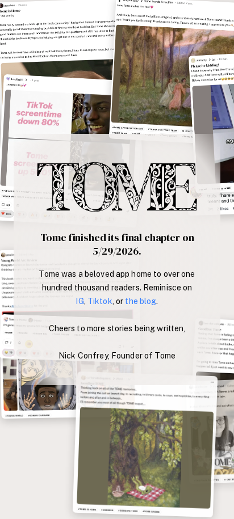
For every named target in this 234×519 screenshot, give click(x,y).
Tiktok (99, 301)
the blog (140, 301)
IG (79, 301)
